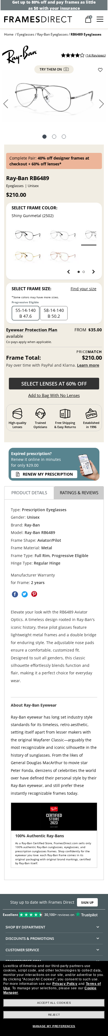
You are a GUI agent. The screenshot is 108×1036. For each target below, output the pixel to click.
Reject (54, 1014)
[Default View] (44, 137)
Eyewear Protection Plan (31, 329)
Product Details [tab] (29, 493)
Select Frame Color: (34, 207)
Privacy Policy (64, 984)
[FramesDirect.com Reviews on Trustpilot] (54, 913)
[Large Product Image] (54, 98)
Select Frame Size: (31, 288)
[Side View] (64, 137)
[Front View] (54, 137)
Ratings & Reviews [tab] (79, 493)
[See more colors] (91, 272)
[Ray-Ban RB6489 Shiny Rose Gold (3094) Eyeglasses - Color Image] (62, 256)
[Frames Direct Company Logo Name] (38, 18)
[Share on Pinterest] (34, 594)
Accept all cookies (54, 1002)
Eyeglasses (25, 34)
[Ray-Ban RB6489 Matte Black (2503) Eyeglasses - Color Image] (27, 235)
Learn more (88, 365)
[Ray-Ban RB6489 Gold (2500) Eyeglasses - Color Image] (27, 256)
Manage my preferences (54, 1026)
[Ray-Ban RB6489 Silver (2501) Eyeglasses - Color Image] (62, 235)
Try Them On (51, 69)
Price (89, 352)
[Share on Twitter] (25, 594)
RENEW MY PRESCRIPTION (48, 474)
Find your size (83, 288)
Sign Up (87, 902)
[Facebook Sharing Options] (15, 594)
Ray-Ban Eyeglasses (52, 34)
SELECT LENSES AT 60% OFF (54, 383)
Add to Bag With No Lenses (54, 395)
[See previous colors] (69, 272)
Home (9, 34)
